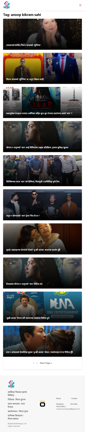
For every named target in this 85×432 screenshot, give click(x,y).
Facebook (59, 404)
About (58, 398)
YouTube (73, 404)
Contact (74, 398)
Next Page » (46, 362)
